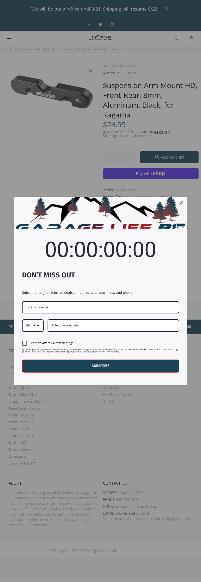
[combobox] (33, 325)
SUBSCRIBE (100, 366)
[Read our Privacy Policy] (176, 351)
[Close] (181, 202)
